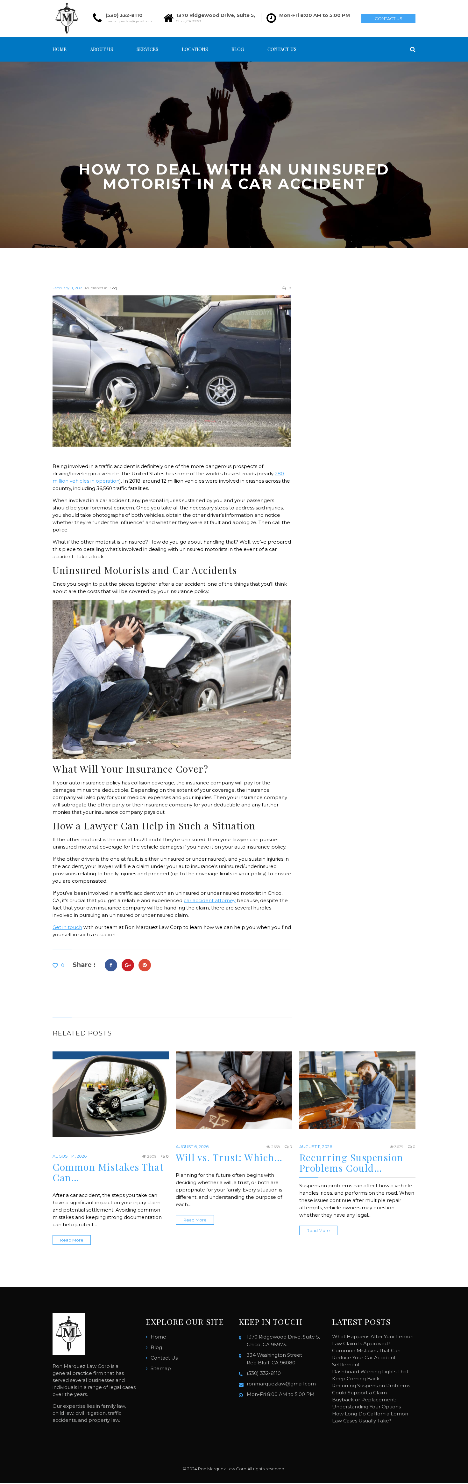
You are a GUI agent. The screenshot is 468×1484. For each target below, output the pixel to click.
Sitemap (161, 1368)
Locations (195, 49)
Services (147, 49)
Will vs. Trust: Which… (229, 1157)
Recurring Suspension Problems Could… (351, 1162)
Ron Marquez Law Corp (222, 1468)
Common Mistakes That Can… (108, 1172)
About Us (101, 49)
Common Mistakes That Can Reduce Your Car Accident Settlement (366, 1357)
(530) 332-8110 (124, 15)
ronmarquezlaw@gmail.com (129, 21)
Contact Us (388, 18)
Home (60, 49)
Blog (237, 49)
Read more (71, 1240)
